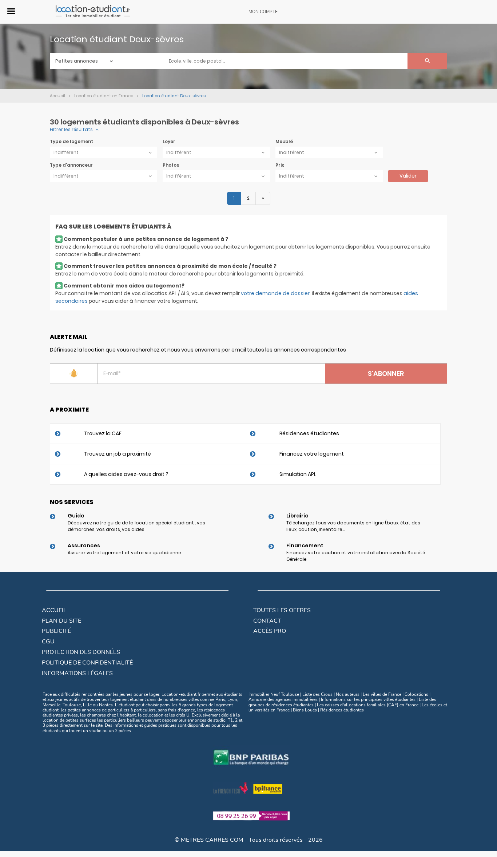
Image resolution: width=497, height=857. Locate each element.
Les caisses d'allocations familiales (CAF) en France (367, 705)
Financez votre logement (311, 453)
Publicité (56, 631)
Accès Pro (269, 631)
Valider (408, 175)
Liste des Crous (317, 694)
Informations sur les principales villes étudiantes (368, 699)
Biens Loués (305, 710)
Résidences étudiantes (309, 433)
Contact (267, 621)
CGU (48, 642)
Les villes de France (382, 694)
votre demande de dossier (275, 293)
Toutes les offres (282, 610)
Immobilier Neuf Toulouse (274, 694)
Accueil (54, 610)
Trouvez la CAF (103, 433)
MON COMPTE (263, 11)
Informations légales (77, 673)
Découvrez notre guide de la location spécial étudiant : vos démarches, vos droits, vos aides (136, 526)
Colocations (416, 694)
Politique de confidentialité (87, 663)
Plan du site (61, 621)
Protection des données (81, 652)
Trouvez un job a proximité (117, 453)
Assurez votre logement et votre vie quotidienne (124, 552)
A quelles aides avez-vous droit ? (126, 474)
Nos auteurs (347, 694)
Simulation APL (297, 474)
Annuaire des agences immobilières (283, 699)
